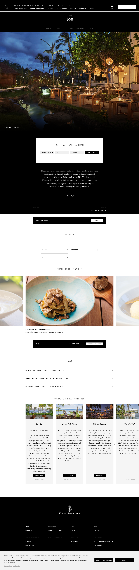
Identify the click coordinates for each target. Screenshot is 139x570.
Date (42, 149)
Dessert (74, 250)
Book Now (39, 475)
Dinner (44, 250)
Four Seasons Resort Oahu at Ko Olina (42, 5)
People (58, 149)
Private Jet (98, 530)
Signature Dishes (76, 28)
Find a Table (92, 152)
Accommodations (37, 8)
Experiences (62, 8)
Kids (43, 257)
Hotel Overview (20, 8)
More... (93, 8)
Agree (124, 560)
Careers (29, 541)
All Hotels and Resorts (100, 1)
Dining (73, 8)
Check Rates (127, 7)
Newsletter (75, 541)
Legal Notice (16, 566)
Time (71, 149)
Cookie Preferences (104, 560)
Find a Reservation (55, 534)
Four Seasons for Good (34, 534)
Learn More (39, 480)
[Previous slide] (24, 298)
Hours (48, 28)
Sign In (116, 1)
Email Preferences (55, 537)
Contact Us (30, 545)
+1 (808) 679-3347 (76, 343)
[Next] (114, 444)
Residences (98, 537)
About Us (29, 530)
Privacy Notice (8, 566)
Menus (60, 28)
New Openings (76, 534)
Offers (50, 8)
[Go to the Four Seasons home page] (6, 7)
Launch (97, 220)
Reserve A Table (94, 343)
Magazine (74, 537)
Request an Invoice (55, 530)
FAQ (91, 28)
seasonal (83, 8)
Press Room (75, 530)
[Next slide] (114, 298)
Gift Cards (98, 545)
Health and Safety (32, 537)
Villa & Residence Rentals (103, 541)
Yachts (96, 534)
